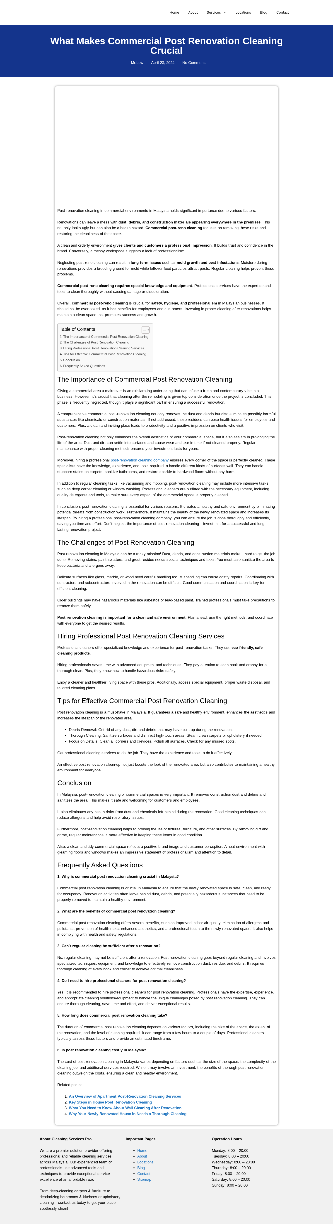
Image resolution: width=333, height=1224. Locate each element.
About (193, 12)
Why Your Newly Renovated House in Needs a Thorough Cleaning (127, 1114)
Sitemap (144, 1179)
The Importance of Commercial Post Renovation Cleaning (105, 337)
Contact (282, 12)
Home (174, 12)
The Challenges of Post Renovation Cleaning (96, 342)
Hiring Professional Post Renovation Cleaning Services (103, 348)
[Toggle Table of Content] (143, 330)
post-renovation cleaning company (140, 460)
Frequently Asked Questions (84, 366)
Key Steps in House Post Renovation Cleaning (110, 1102)
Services (214, 12)
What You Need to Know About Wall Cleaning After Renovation (125, 1108)
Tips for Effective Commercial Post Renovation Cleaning (104, 354)
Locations (243, 12)
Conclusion (71, 360)
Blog (263, 12)
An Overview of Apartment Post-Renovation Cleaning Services (125, 1096)
